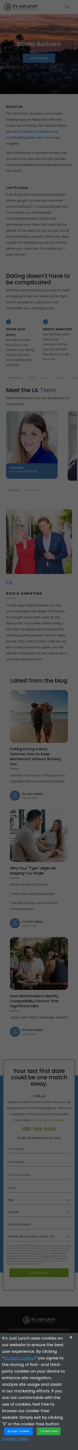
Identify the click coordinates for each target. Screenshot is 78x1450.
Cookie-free (48, 1431)
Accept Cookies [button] (18, 1431)
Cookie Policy (15, 1438)
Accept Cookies (19, 1358)
